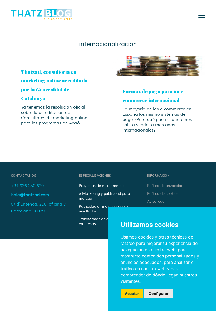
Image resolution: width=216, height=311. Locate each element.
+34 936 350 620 (27, 185)
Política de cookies (162, 193)
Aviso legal (156, 201)
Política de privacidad (165, 185)
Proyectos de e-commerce (101, 185)
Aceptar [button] (132, 293)
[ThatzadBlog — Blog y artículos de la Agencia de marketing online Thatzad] (41, 18)
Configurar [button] (159, 293)
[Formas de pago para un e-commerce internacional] (158, 66)
